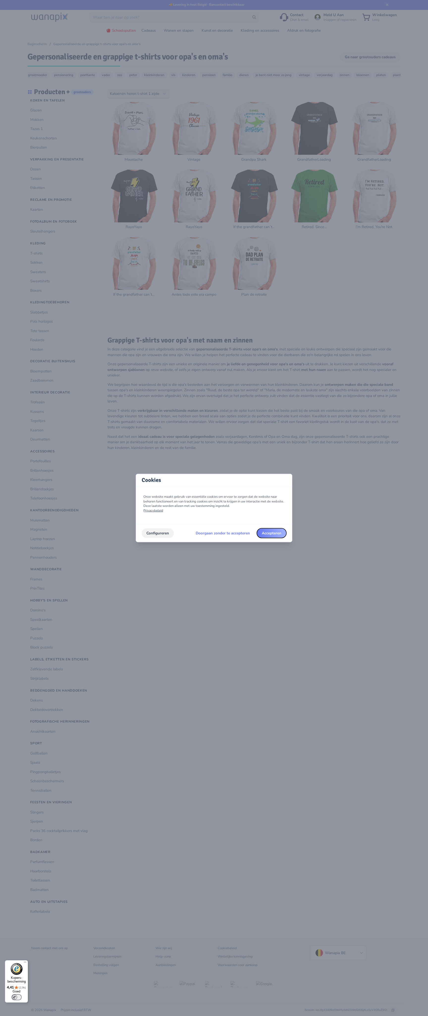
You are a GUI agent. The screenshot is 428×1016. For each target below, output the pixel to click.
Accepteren (271, 533)
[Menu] (25, 963)
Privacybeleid (153, 510)
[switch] (17, 997)
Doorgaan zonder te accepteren (223, 533)
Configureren (157, 533)
